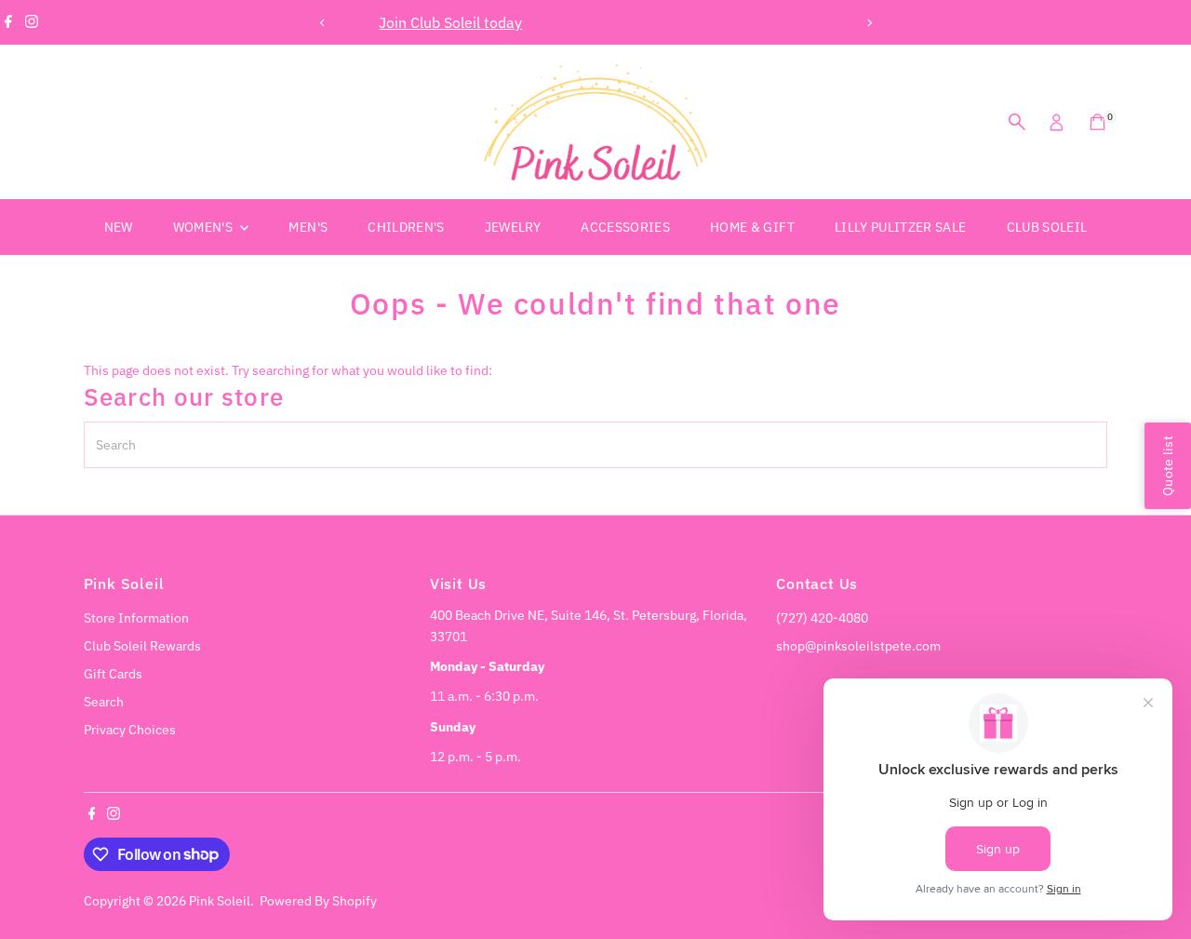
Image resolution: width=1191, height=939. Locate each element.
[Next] (869, 23)
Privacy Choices (130, 729)
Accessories (625, 227)
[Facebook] (8, 22)
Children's (406, 227)
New (118, 227)
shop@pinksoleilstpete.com (858, 645)
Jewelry (513, 227)
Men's (308, 227)
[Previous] (322, 23)
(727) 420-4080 (822, 618)
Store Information (136, 618)
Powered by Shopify (318, 900)
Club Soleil (1047, 227)
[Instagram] (31, 22)
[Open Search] (1017, 122)
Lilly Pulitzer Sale (901, 227)
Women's (204, 227)
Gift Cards (113, 673)
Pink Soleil (219, 900)
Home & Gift (752, 227)
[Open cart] (1097, 122)
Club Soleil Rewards (142, 645)
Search (104, 701)
